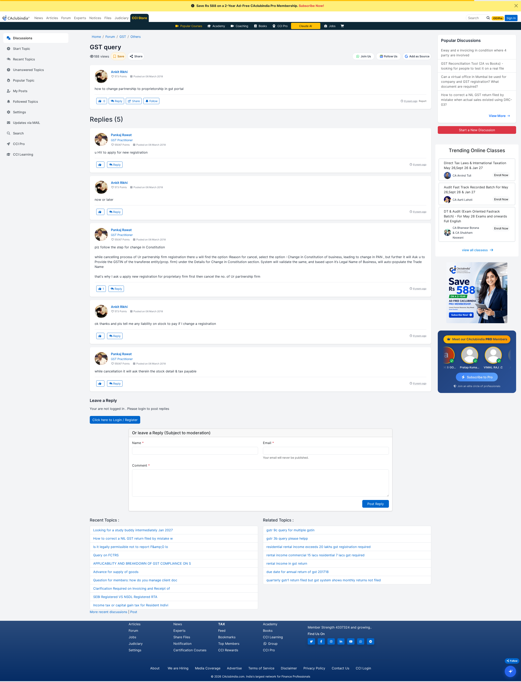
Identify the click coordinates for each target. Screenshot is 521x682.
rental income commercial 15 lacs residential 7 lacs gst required (315, 555)
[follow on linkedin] (341, 641)
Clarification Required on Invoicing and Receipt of (131, 588)
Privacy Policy (314, 668)
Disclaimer (289, 668)
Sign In (511, 18)
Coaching (242, 26)
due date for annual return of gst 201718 (297, 572)
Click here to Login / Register (115, 420)
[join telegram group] (370, 641)
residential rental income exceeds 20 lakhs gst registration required (318, 547)
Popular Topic (23, 80)
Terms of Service (261, 668)
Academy (218, 26)
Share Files (181, 637)
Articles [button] (52, 18)
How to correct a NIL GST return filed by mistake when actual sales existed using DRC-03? (476, 100)
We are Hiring (178, 668)
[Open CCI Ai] (510, 671)
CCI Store (139, 18)
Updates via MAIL (26, 123)
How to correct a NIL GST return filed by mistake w (133, 538)
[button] (487, 18)
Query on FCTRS (106, 555)
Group (272, 644)
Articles (134, 624)
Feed (221, 631)
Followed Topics (25, 101)
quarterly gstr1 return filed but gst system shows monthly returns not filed (323, 580)
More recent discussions (108, 612)
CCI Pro (282, 26)
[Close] (516, 5)
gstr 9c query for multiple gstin (290, 530)
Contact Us (340, 668)
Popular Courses (191, 26)
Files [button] (107, 18)
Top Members (228, 644)
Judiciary (136, 644)
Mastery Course (305, 26)
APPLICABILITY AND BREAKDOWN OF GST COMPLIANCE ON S (142, 563)
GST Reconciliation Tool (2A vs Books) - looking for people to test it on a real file (472, 65)
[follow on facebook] (321, 641)
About (155, 668)
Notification (182, 644)
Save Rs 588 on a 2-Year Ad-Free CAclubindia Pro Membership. (260, 6)
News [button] (38, 18)
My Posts (20, 91)
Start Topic (21, 49)
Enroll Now (501, 175)
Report (422, 101)
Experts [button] (80, 18)
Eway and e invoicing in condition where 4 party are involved (473, 52)
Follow (153, 101)
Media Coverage (207, 668)
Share (135, 101)
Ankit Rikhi (119, 72)
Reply (118, 101)
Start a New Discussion (477, 130)
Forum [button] (66, 18)
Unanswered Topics (28, 70)
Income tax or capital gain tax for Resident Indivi (130, 605)
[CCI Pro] (477, 292)
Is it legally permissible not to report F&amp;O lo (130, 547)
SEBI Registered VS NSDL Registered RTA (125, 597)
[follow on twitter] (311, 641)
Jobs (332, 26)
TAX (221, 624)
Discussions (22, 38)
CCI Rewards (228, 650)
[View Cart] (343, 26)
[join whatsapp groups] (360, 641)
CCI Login (363, 668)
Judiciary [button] (122, 18)
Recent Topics (24, 59)
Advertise (234, 668)
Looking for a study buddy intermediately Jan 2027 (133, 530)
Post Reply (375, 504)
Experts (179, 631)
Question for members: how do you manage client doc (135, 580)
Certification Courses (189, 650)
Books (263, 26)
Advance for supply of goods (115, 572)
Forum (133, 631)
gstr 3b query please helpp (287, 538)
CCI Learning (23, 154)
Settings (19, 112)
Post (133, 612)
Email (268, 443)
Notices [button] (95, 18)
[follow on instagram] (331, 641)
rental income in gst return (286, 563)
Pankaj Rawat (121, 135)
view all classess (475, 250)
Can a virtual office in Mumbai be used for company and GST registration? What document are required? (473, 81)
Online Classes (477, 150)
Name (138, 443)
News (177, 624)
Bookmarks (226, 637)
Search (18, 133)
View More (497, 116)
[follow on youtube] (351, 641)
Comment (141, 465)
